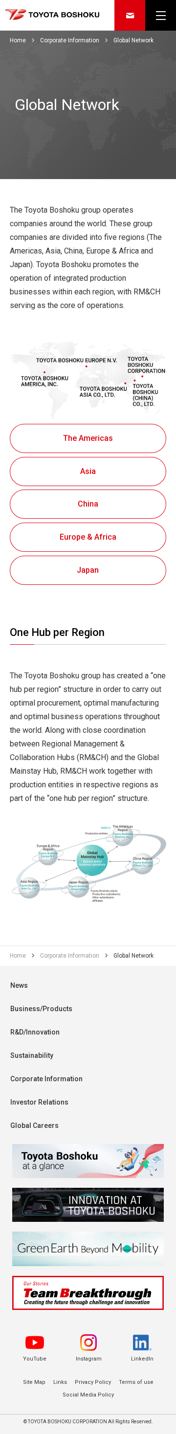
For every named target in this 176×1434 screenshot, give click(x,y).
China (88, 503)
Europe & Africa (88, 537)
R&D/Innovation (35, 1032)
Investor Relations (39, 1102)
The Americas (88, 438)
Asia (88, 471)
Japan (88, 569)
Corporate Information (46, 1079)
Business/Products (41, 1009)
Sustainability (31, 1055)
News (19, 985)
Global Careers (34, 1125)
